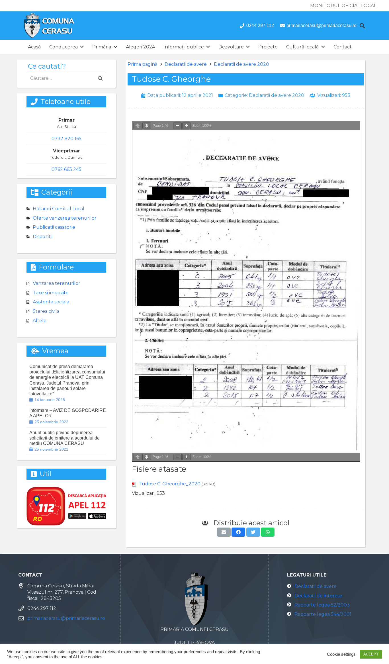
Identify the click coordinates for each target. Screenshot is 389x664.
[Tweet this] (253, 532)
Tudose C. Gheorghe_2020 (169, 484)
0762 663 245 (66, 169)
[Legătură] (49, 25)
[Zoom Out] (177, 125)
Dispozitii (42, 236)
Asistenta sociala (51, 302)
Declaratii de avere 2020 (241, 64)
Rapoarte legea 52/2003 (322, 605)
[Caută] (362, 25)
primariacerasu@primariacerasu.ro (66, 618)
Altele (39, 320)
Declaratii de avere (186, 64)
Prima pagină (142, 64)
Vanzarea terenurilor (56, 283)
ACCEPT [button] (370, 654)
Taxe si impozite (51, 292)
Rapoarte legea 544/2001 (322, 614)
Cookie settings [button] (341, 654)
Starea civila (46, 311)
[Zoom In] (186, 125)
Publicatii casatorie (54, 227)
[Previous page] (137, 125)
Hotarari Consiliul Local (58, 208)
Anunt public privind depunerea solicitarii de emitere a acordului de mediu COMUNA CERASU (64, 438)
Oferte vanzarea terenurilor (65, 218)
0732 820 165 (66, 138)
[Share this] (238, 532)
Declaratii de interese (318, 595)
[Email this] (224, 532)
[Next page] (146, 125)
